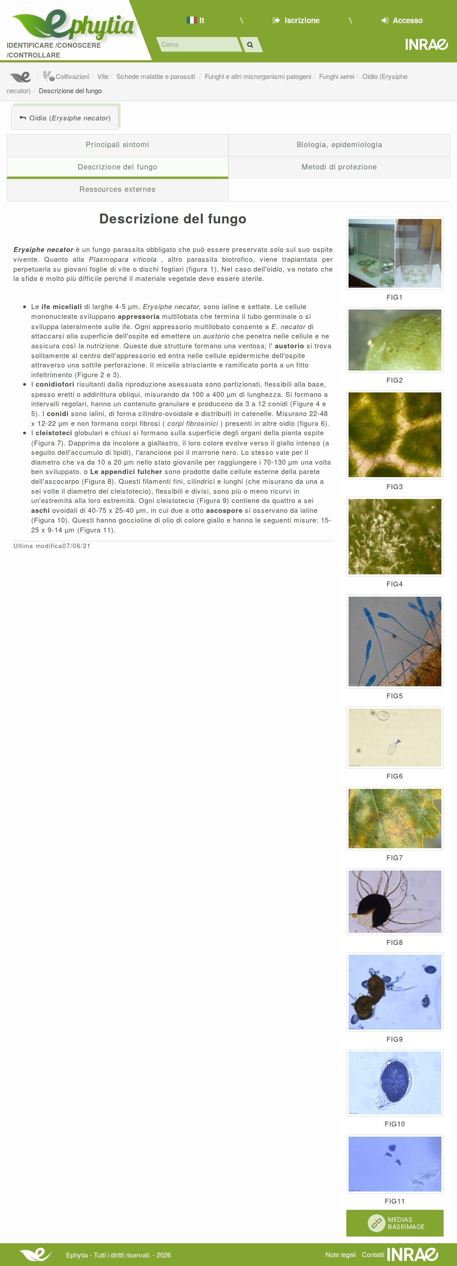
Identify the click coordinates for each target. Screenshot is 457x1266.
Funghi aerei (336, 76)
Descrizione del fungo (70, 90)
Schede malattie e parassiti (156, 76)
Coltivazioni (72, 76)
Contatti (373, 1254)
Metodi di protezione (339, 166)
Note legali (340, 1254)
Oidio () (70, 117)
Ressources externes (117, 188)
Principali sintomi (117, 144)
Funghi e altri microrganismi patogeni (258, 76)
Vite (102, 76)
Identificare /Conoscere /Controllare (54, 50)
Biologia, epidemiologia (339, 144)
